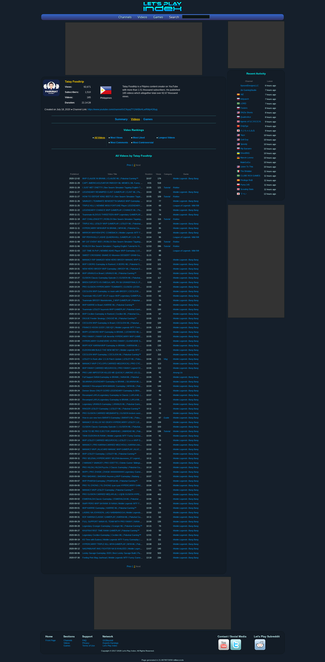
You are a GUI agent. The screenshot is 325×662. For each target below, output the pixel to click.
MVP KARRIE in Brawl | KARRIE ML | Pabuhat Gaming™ (108, 305)
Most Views (116, 137)
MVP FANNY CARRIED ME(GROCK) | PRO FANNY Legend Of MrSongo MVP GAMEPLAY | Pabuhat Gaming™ (133, 368)
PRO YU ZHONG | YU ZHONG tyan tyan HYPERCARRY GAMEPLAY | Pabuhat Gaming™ (124, 485)
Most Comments (119, 142)
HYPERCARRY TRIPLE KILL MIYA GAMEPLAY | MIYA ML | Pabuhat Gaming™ (118, 544)
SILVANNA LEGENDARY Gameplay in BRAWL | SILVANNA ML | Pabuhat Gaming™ (120, 381)
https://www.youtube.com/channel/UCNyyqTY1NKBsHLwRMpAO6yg (122, 109)
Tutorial (167, 187)
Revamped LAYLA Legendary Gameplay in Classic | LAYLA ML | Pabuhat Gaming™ (120, 395)
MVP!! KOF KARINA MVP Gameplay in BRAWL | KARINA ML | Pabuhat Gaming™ (119, 345)
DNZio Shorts (246, 112)
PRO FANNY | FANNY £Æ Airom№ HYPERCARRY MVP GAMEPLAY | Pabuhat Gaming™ (123, 336)
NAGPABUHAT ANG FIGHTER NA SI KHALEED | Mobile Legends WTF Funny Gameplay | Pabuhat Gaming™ (132, 548)
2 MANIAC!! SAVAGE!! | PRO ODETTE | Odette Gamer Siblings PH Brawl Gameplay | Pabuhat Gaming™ (130, 463)
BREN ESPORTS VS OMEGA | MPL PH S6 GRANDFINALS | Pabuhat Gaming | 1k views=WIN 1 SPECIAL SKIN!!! (134, 282)
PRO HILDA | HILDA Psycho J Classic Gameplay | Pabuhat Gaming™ (114, 467)
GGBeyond (108, 640)
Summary (121, 119)
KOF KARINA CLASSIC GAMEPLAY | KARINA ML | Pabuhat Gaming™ (114, 517)
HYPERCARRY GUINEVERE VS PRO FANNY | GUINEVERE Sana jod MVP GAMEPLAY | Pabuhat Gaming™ (132, 341)
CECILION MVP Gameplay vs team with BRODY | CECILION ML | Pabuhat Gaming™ (121, 291)
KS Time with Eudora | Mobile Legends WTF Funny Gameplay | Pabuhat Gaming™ (120, 539)
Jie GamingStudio (248, 90)
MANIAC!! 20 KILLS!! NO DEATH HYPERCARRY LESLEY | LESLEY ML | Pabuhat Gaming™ (124, 422)
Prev (129, 165)
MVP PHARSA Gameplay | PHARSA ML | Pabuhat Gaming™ (109, 481)
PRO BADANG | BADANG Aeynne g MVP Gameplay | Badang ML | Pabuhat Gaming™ (121, 476)
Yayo (242, 135)
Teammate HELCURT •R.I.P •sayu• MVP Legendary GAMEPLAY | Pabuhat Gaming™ (121, 296)
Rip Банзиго (245, 148)
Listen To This (246, 167)
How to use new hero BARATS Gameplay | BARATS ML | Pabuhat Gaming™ (117, 418)
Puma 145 (245, 185)
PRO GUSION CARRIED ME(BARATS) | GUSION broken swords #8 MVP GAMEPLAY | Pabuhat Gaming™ (131, 413)
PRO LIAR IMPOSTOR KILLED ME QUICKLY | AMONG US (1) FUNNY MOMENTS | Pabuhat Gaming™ (130, 372)
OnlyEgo (244, 126)
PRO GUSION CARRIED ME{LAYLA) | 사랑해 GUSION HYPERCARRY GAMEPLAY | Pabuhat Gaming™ (130, 494)
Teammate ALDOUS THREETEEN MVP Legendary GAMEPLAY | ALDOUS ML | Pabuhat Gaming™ (127, 214)
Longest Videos (166, 137)
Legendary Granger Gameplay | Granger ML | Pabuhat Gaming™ (112, 526)
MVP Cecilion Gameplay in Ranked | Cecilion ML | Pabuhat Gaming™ (113, 314)
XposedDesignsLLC (249, 85)
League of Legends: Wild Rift (186, 205)
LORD (243, 103)
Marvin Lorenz (247, 157)
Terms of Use (88, 646)
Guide (166, 418)
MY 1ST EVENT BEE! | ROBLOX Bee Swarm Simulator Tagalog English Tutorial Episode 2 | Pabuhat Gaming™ (132, 242)
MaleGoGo (245, 162)
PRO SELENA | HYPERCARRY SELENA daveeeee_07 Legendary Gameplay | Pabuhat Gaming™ (127, 458)
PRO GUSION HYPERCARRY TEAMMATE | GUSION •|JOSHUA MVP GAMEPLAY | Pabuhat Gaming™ (130, 287)
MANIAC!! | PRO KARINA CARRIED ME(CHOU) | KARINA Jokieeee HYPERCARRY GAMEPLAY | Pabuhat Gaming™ (136, 445)
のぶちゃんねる (247, 130)
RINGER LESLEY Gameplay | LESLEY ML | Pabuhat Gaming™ (111, 409)
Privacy (85, 643)
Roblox (176, 187)
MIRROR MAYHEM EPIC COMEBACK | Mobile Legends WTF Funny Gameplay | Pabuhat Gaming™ (128, 233)
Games (148, 119)
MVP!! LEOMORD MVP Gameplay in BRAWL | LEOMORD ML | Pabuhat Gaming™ (120, 332)
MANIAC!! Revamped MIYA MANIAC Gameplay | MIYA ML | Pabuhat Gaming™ (118, 386)
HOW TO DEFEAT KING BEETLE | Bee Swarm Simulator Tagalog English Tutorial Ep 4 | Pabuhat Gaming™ (131, 196)
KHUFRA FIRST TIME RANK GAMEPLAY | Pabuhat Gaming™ (110, 530)
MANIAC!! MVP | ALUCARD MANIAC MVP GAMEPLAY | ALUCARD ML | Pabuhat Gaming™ (124, 449)
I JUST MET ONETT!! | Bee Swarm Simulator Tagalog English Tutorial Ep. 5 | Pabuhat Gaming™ (126, 187)
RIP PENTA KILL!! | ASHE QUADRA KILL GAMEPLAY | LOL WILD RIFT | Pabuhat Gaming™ (124, 237)
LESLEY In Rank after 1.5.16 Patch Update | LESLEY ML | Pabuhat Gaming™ (117, 359)
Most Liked (139, 137)
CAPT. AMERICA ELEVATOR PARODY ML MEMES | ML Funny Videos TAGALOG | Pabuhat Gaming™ (129, 183)
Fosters (244, 108)
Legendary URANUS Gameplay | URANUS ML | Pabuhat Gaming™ (113, 404)
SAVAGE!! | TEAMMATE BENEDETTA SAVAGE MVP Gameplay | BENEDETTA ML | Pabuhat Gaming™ (129, 201)
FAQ (84, 640)
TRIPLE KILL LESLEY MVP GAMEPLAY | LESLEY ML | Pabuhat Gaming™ (116, 223)
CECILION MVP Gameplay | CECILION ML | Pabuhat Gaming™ (111, 354)
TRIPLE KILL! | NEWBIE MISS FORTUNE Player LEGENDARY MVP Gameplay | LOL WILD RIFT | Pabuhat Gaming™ (136, 205)
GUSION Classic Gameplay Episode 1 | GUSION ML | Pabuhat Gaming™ (116, 427)
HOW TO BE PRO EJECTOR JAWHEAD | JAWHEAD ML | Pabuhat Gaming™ (118, 431)
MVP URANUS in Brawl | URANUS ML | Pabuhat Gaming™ (109, 273)
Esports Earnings (110, 643)
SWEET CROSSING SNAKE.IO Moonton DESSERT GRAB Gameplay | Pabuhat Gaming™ (123, 255)
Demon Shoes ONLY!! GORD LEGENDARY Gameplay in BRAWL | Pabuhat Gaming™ (121, 390)
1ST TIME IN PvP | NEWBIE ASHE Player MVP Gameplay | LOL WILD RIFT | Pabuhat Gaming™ (126, 251)
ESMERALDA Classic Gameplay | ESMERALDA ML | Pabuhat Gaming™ (115, 499)
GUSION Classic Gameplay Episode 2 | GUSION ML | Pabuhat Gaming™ (116, 278)
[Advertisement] (133, 48)
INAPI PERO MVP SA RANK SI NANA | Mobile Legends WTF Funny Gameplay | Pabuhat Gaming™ (127, 503)
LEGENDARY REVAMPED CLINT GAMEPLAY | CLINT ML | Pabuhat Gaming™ (118, 192)
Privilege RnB (246, 180)
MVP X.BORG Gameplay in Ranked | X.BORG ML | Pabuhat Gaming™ (114, 264)
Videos (67, 643)
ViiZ (242, 94)
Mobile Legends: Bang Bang (185, 178)
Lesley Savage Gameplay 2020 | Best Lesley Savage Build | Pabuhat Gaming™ (118, 553)
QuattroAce (245, 117)
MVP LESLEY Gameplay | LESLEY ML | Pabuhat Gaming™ (109, 454)
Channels (68, 640)
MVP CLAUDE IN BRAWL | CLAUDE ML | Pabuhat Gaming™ (110, 178)
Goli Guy (244, 139)
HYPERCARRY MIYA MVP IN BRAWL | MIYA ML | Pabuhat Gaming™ (113, 228)
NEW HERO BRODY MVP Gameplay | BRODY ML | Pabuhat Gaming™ (115, 269)
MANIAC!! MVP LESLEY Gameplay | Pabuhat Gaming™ (107, 490)
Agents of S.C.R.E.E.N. (250, 121)
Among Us (178, 372)
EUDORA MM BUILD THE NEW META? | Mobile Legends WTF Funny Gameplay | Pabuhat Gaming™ (128, 350)
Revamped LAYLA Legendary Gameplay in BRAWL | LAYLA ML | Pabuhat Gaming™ (120, 400)
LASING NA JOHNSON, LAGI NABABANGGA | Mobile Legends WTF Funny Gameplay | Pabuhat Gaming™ (131, 512)
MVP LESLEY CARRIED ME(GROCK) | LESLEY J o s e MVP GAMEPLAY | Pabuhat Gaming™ (125, 440)
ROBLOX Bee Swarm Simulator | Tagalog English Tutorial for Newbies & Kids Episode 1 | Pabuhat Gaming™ (131, 246)
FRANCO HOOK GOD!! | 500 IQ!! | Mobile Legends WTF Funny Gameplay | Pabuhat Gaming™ (126, 327)
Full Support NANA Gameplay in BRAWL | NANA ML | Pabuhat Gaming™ (115, 377)
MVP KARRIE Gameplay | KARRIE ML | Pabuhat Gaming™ (109, 508)
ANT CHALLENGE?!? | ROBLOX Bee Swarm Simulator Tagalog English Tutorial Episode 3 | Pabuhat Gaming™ (133, 219)
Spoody (243, 144)
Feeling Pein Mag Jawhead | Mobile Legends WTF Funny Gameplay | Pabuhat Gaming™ (122, 557)
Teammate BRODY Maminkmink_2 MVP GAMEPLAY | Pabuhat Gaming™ (116, 300)
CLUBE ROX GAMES (250, 176)
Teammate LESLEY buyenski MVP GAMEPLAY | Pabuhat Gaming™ (113, 309)
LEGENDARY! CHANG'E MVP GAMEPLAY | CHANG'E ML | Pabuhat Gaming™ (118, 210)
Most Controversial (143, 142)
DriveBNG (245, 153)
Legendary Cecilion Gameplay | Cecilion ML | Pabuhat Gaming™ (111, 535)
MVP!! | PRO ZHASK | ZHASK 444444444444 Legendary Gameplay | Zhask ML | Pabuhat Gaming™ (128, 472)
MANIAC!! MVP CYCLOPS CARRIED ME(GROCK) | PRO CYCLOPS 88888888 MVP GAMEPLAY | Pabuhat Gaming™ (136, 363)
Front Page (51, 640)
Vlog (166, 359)
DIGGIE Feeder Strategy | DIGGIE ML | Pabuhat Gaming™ (109, 318)
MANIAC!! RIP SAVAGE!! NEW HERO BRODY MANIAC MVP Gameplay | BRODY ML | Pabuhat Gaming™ (130, 260)
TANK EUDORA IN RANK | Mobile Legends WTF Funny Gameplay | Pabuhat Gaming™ (122, 436)
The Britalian (246, 171)
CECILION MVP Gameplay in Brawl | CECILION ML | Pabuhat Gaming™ (115, 323)
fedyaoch (244, 99)
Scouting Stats (247, 189)
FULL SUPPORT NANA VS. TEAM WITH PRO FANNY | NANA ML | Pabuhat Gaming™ (122, 521)
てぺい (243, 194)
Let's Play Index (110, 646)
